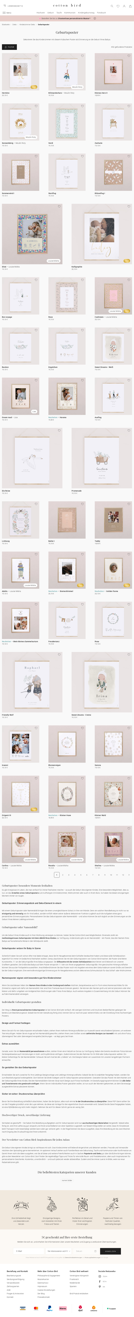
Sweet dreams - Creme (81, 715)
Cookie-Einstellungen (46, 1290)
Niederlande (75, 1283)
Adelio (5, 591)
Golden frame (112, 591)
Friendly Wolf (7, 715)
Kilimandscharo (55, 93)
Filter (11, 47)
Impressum (42, 1286)
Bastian (5, 367)
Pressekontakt (44, 1297)
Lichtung (6, 541)
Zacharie (98, 143)
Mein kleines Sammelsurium (25, 641)
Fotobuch (101, 13)
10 (111, 875)
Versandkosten (13, 1283)
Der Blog (41, 1294)
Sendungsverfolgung (15, 1279)
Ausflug (98, 417)
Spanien (73, 1286)
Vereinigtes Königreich (79, 1276)
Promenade (77, 491)
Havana (63, 417)
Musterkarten (43, 1279)
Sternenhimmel (66, 591)
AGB (9, 1290)
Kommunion (70, 13)
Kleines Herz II (101, 93)
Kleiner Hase (65, 815)
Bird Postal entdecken (79, 1294)
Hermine (5, 93)
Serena (98, 765)
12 (123, 875)
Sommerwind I (8, 193)
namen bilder (67, 1180)
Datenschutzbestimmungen (73, 1257)
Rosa (97, 641)
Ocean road (7, 417)
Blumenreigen (54, 765)
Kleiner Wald (100, 815)
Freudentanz (53, 641)
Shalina (98, 866)
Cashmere (99, 317)
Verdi (50, 143)
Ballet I (51, 541)
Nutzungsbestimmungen (92, 1257)
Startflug (52, 193)
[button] (94, 18)
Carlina (5, 866)
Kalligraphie (77, 267)
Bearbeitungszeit (14, 1276)
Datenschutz (43, 1283)
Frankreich (74, 1279)
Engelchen (53, 367)
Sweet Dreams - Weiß (104, 367)
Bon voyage (7, 317)
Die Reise (6, 491)
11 (117, 875)
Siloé (4, 267)
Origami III (6, 815)
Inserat (5, 765)
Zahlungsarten (13, 1286)
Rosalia (51, 866)
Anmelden (110, 1251)
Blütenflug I (100, 193)
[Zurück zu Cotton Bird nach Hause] (67, 8)
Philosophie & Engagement (49, 1276)
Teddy (97, 541)
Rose (50, 317)
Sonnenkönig (7, 143)
